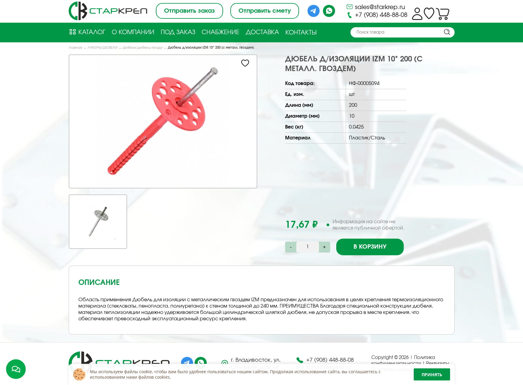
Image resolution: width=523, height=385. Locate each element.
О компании (133, 32)
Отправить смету (264, 11)
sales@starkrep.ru (379, 7)
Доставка (262, 32)
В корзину (370, 247)
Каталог (91, 32)
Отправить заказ (189, 11)
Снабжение (220, 32)
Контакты (301, 33)
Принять (432, 374)
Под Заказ (178, 32)
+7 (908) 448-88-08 (380, 15)
